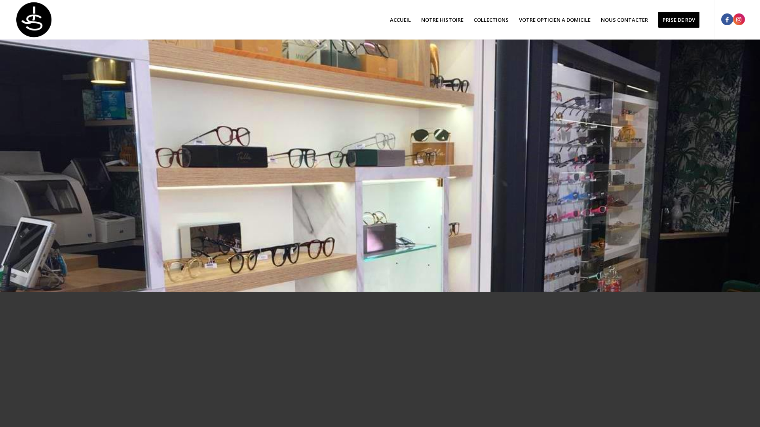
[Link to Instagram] (739, 19)
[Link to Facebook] (727, 19)
